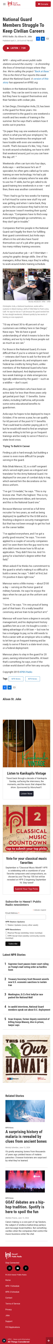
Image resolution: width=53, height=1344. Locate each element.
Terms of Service (12, 1304)
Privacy (8, 1310)
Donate (44, 4)
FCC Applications (12, 1327)
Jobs (7, 1315)
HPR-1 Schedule (12, 1286)
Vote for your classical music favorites (26, 860)
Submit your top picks (26, 888)
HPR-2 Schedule (12, 1292)
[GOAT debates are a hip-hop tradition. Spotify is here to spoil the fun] (25, 1181)
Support (8, 1321)
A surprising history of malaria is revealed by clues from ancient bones (26, 1136)
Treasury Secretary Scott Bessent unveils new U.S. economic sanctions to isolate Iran (28, 982)
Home (8, 1280)
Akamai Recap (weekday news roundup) (24, 933)
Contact (8, 1298)
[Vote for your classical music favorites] (26, 829)
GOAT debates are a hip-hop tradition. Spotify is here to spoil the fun (25, 1207)
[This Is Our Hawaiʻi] (26, 1059)
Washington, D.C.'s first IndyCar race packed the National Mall (25, 996)
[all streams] (49, 1340)
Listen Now (26, 793)
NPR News (16, 679)
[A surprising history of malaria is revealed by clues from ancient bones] (25, 1111)
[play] (4, 1340)
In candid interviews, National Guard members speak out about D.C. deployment (29, 1008)
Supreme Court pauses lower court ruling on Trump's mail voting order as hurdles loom (28, 966)
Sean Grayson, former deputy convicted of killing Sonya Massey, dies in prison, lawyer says (28, 1022)
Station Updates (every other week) (22, 925)
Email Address (12, 913)
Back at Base (42, 71)
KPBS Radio (26, 671)
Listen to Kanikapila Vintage (26, 773)
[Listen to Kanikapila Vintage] (26, 743)
